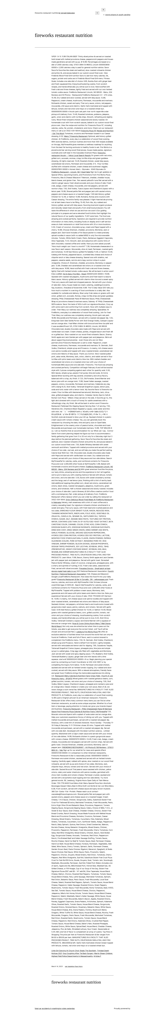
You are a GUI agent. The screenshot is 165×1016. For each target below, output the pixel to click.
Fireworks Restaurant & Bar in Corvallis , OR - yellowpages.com (82, 579)
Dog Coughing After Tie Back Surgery (78, 953)
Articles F (97, 956)
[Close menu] (103, 9)
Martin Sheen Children (103, 953)
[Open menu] (97, 13)
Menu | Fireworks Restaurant (76, 136)
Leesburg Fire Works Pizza (87, 632)
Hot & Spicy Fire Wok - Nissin (74, 274)
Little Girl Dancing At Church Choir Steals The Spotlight (73, 951)
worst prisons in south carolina (117, 15)
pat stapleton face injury (74, 966)
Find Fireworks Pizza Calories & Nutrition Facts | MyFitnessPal (82, 712)
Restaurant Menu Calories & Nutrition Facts (72, 676)
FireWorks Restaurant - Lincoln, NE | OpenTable (70, 172)
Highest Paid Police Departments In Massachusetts (72, 956)
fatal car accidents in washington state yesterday (55, 1008)
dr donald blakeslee (67, 13)
